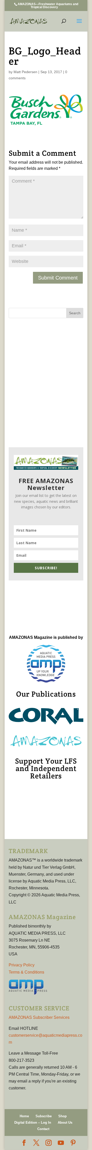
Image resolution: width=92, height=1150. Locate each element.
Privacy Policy (21, 965)
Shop (62, 1116)
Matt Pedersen (25, 72)
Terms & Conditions (26, 972)
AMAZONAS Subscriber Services (39, 1017)
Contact (43, 1129)
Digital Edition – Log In (32, 1122)
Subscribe (44, 1116)
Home (24, 1116)
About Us (65, 1122)
